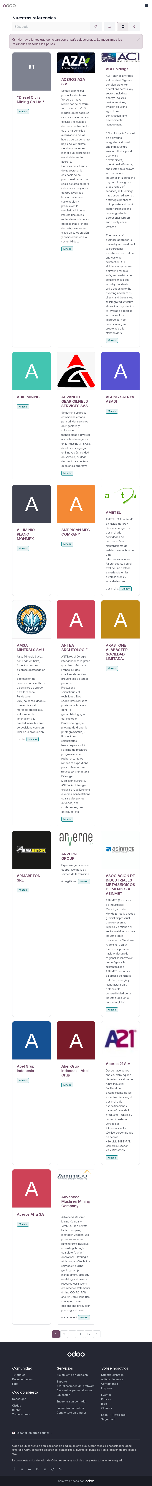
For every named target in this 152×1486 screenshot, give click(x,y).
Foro (15, 1383)
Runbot (17, 1410)
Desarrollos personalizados (74, 1390)
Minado (23, 111)
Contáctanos (109, 1383)
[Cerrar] (138, 39)
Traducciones (21, 1414)
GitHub (16, 1405)
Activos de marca (112, 1379)
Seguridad (108, 1419)
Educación (63, 1394)
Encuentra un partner (70, 1408)
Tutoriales (18, 1374)
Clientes (106, 1408)
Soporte (62, 1381)
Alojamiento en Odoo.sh (72, 1374)
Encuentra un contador (71, 1401)
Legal (104, 1414)
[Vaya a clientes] (31, 71)
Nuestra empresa (112, 1374)
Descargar (19, 1398)
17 (88, 1334)
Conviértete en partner (71, 1412)
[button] (146, 5)
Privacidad (118, 1414)
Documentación (22, 1379)
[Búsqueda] (96, 26)
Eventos (106, 1394)
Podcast (106, 1399)
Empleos (106, 1388)
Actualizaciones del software (76, 1386)
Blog (104, 1403)
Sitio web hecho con (71, 1480)
